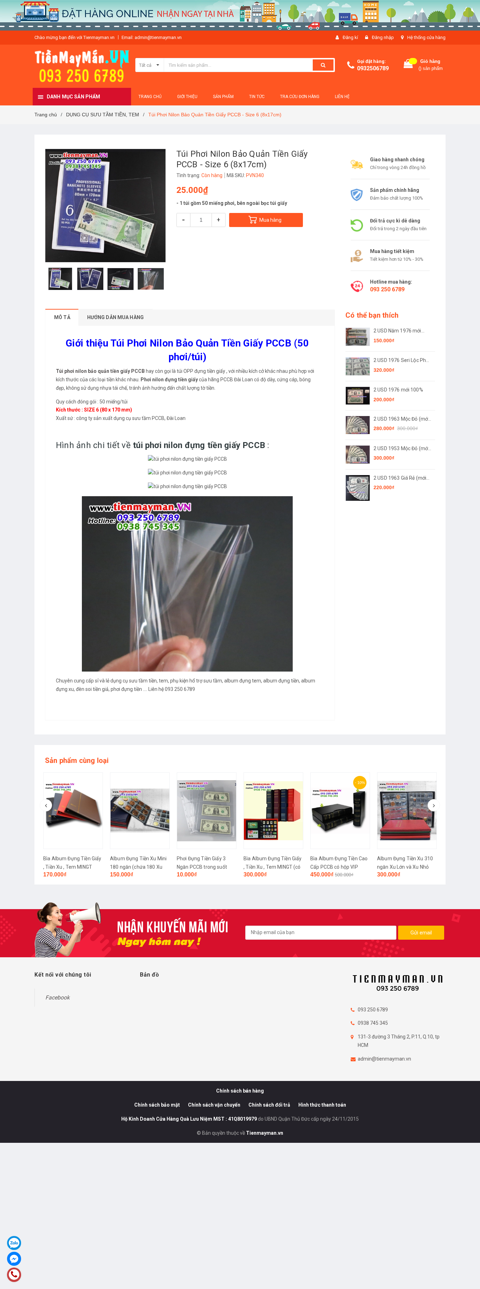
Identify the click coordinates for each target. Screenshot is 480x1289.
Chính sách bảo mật (157, 1105)
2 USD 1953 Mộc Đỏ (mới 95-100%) (401, 449)
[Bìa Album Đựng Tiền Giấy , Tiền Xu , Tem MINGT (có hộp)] (206, 810)
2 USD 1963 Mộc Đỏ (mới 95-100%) (401, 419)
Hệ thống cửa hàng (426, 37)
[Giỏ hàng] (408, 65)
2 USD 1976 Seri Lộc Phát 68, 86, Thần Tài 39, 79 (402, 360)
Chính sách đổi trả (269, 1105)
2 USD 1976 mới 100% (398, 390)
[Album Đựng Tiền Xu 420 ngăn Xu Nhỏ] (407, 810)
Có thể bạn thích (371, 315)
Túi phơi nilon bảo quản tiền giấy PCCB (100, 371)
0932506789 (373, 68)
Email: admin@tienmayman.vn (152, 37)
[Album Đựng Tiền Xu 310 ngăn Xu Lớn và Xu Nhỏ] (340, 810)
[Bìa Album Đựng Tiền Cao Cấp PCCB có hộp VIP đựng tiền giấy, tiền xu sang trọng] (273, 810)
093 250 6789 (387, 289)
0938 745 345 (373, 1023)
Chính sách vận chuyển (214, 1105)
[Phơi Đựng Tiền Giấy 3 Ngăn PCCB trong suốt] (140, 810)
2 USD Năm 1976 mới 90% (397, 331)
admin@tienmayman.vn (384, 1059)
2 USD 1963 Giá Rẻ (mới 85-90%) (400, 478)
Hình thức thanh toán (322, 1105)
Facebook (57, 997)
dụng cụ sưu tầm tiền (133, 681)
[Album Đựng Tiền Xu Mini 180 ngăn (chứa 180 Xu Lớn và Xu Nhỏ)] (73, 810)
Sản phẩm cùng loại (77, 760)
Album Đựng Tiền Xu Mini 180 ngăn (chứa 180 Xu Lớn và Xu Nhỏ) (71, 867)
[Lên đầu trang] (468, 1271)
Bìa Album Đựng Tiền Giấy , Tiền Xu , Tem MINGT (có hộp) (206, 867)
